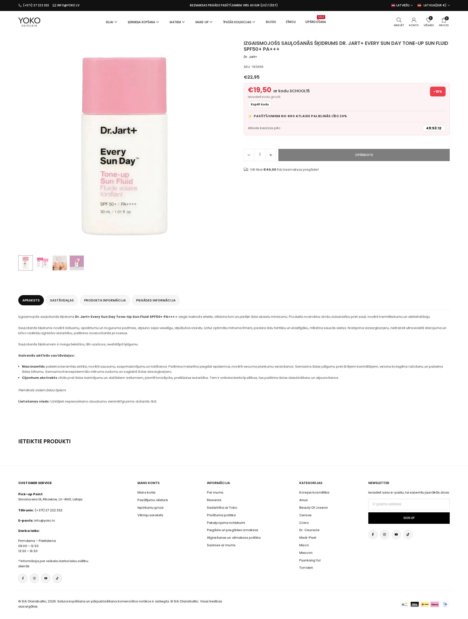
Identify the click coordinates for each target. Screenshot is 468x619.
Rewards (214, 500)
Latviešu (403, 5)
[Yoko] (29, 21)
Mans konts (146, 492)
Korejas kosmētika (314, 492)
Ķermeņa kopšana (141, 22)
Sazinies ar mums (221, 545)
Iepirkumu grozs (150, 507)
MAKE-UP (202, 22)
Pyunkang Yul (310, 560)
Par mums (215, 492)
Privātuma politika (221, 515)
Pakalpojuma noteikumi (226, 522)
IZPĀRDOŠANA (315, 19)
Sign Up (409, 518)
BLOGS (271, 22)
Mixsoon (305, 552)
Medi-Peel (307, 537)
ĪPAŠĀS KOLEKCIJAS (237, 22)
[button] (218, 147)
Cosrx (304, 522)
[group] (124, 146)
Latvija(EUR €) (435, 5)
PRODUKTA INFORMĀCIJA (105, 300)
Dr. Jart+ (250, 56)
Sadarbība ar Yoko (222, 507)
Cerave (305, 515)
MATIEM (175, 22)
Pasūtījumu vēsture (152, 500)
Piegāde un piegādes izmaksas (232, 530)
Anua (303, 500)
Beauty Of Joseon (313, 507)
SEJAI (109, 22)
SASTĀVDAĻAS (62, 300)
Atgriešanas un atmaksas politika (234, 537)
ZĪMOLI (291, 22)
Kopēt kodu (260, 104)
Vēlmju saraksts (150, 515)
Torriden (306, 567)
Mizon (304, 545)
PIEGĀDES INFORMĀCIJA (156, 300)
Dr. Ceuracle (309, 530)
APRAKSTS (31, 300)
